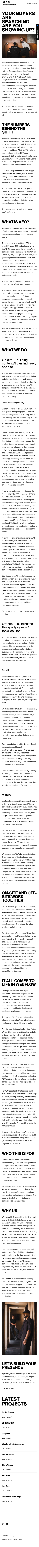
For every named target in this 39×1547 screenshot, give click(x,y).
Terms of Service (7, 1539)
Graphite (31, 138)
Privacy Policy (18, 1539)
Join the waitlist (32, 3)
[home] (9, 3)
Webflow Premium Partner (26, 1029)
